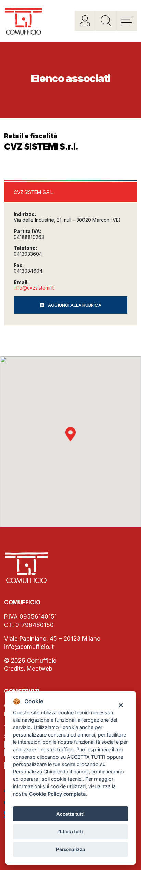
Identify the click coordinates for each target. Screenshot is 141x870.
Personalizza (70, 849)
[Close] (121, 705)
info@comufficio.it (29, 646)
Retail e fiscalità (30, 135)
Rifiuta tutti (70, 831)
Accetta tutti (70, 814)
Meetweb (39, 668)
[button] (70, 434)
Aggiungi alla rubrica (74, 305)
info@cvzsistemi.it (34, 288)
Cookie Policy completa (57, 794)
